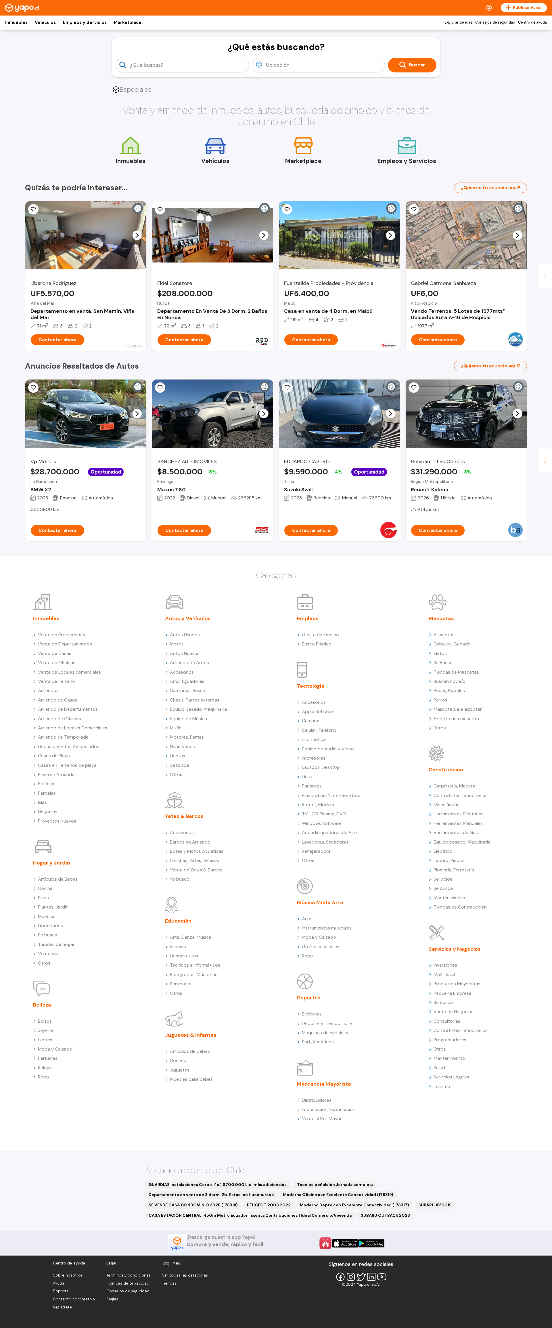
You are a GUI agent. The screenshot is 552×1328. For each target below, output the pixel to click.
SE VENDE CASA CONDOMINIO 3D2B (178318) (193, 1205)
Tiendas (169, 1283)
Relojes (45, 1068)
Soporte (61, 1291)
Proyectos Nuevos (57, 821)
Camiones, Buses (187, 690)
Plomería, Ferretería (454, 870)
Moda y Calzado (55, 1049)
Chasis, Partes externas (194, 700)
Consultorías (447, 1021)
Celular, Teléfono (319, 730)
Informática (314, 739)
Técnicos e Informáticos (195, 965)
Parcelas (47, 793)
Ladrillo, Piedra (449, 860)
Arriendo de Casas (57, 700)
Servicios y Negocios (455, 949)
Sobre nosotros (68, 1275)
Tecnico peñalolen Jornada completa (335, 1184)
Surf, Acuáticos (318, 1042)
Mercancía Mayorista (324, 1083)
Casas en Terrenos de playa (67, 765)
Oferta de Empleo (320, 635)
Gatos (440, 653)
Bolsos (45, 1021)
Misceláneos (446, 805)
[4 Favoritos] (414, 209)
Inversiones (445, 965)
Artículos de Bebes (58, 879)
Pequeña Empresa (452, 993)
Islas (42, 802)
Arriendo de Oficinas (59, 719)
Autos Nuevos (185, 653)
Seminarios (181, 984)
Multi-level (444, 974)
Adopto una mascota (456, 719)
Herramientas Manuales (458, 823)
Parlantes (312, 786)
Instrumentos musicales (327, 928)
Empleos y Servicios (85, 22)
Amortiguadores (187, 681)
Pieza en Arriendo (56, 774)
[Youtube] (382, 1277)
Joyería (45, 1030)
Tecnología (311, 686)
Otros (44, 963)
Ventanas (48, 954)
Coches (178, 1060)
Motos (177, 644)
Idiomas (178, 947)
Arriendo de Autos (189, 663)
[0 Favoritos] (33, 209)
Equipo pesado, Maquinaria (198, 709)
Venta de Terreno (56, 681)
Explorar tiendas (458, 22)
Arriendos (48, 690)
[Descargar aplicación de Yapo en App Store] (345, 1243)
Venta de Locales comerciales (69, 672)
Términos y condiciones (128, 1275)
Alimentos (444, 635)
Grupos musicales (320, 947)
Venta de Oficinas (56, 663)
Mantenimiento (449, 898)
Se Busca (179, 765)
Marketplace (127, 22)
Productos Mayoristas (457, 984)
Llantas (177, 756)
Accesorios (182, 672)
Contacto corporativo (74, 1299)
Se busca (47, 935)
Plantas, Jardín (53, 907)
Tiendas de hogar (56, 944)
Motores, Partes (187, 737)
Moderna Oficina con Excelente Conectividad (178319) (338, 1194)
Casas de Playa (54, 756)
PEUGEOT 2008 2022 (269, 1205)
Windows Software (322, 823)
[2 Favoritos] (160, 387)
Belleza (42, 1004)
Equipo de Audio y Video (328, 749)
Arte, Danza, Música (190, 937)
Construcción (446, 769)
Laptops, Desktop (321, 767)
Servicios (443, 879)
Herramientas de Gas (456, 832)
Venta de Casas (54, 653)
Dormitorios (50, 926)
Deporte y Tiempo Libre (327, 1023)
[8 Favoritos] (160, 209)
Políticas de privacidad (127, 1283)
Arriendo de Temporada (63, 737)
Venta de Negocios (454, 1012)
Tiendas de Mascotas (456, 672)
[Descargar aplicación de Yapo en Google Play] (371, 1243)
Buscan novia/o (449, 681)
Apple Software (318, 711)
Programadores (450, 1040)
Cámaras (311, 721)
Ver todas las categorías (185, 1275)
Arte (306, 919)
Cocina (45, 888)
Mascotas (441, 618)
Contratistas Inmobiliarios (461, 795)
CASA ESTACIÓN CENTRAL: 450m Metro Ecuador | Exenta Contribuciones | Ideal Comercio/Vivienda (250, 1215)
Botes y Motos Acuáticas (196, 851)
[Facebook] (340, 1277)
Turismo (442, 1086)
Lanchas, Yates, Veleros (194, 860)
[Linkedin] (371, 1277)
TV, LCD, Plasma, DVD (324, 814)
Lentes (45, 1040)
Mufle (175, 728)
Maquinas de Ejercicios (326, 1033)
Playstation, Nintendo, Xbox (331, 795)
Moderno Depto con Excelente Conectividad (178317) (354, 1205)
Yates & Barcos (184, 816)
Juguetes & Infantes (190, 1035)
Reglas (112, 1299)
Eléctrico (443, 851)
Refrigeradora (316, 851)
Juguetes (179, 1070)
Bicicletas (312, 1014)
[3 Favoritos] (33, 387)
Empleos (308, 618)
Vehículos (45, 22)
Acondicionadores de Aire (329, 832)
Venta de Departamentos (65, 644)
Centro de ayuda (532, 22)
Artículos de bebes (190, 1051)
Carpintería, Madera (454, 786)
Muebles (46, 916)
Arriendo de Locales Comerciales (72, 728)
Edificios (46, 784)
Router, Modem (318, 805)
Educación (178, 920)
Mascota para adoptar (458, 709)
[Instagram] (351, 1277)
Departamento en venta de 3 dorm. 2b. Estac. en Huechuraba (211, 1194)
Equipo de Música (188, 719)
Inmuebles (16, 22)
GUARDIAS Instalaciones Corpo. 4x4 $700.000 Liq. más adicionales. (218, 1184)
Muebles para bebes (191, 1079)
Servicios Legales (451, 1077)
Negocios (47, 812)
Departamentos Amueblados (68, 746)
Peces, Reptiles (449, 690)
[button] (136, 235)
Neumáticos (182, 746)
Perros (440, 700)
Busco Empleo (316, 644)
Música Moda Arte (320, 902)
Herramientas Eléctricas (459, 814)
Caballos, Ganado (452, 644)
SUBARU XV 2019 (435, 1205)
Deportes (309, 997)
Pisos (43, 898)
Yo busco (179, 879)
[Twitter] (361, 1277)
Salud (439, 1068)
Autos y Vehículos (188, 618)
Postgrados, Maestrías (193, 974)
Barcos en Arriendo (190, 842)
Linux (307, 777)
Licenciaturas (184, 956)
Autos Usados (185, 635)
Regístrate (62, 1307)
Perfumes (47, 1058)
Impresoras (313, 758)
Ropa (43, 1077)
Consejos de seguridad (495, 22)
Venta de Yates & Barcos (196, 870)
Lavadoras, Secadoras (325, 842)
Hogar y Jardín (51, 862)
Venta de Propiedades (61, 635)
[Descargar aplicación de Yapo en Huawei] (325, 1243)
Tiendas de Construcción (460, 907)
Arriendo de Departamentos (68, 709)
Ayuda (58, 1283)
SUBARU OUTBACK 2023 (385, 1215)
